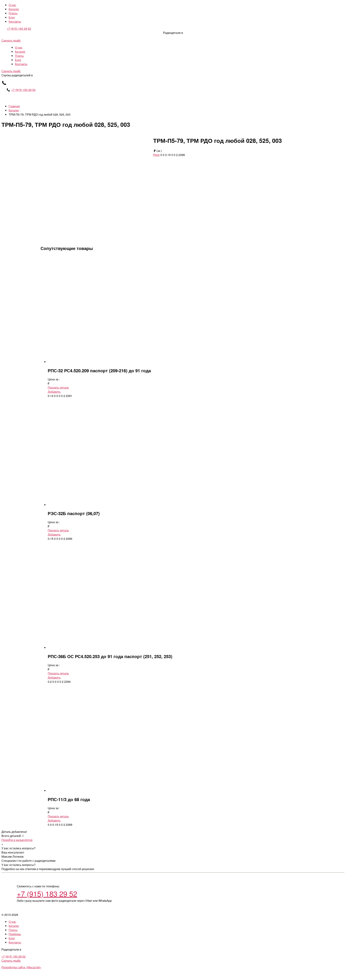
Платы (13, 13)
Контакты (15, 21)
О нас (12, 5)
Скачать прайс (11, 40)
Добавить (54, 392)
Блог (12, 17)
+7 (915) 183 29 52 (19, 28)
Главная (14, 106)
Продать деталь (58, 387)
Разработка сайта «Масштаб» (21, 967)
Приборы (15, 934)
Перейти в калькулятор (16, 840)
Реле (156, 155)
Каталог (14, 9)
